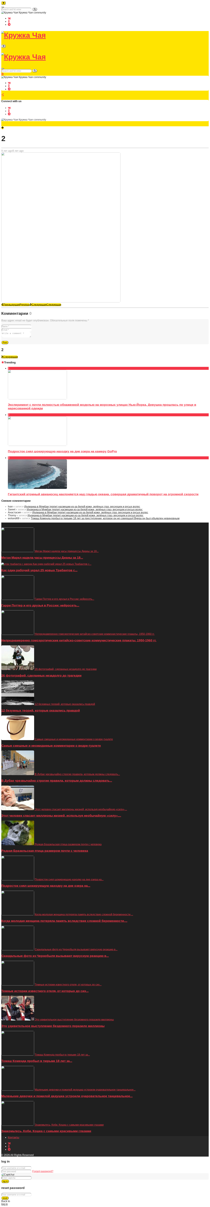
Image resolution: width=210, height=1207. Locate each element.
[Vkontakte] (9, 18)
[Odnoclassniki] (9, 21)
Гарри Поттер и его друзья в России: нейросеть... (40, 605)
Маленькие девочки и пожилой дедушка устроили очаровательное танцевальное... (67, 1096)
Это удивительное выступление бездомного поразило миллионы (53, 1026)
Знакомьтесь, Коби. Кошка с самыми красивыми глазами (46, 1131)
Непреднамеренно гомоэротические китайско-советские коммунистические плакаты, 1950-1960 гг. (78, 640)
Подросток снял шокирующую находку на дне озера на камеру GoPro (62, 451)
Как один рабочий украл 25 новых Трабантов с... (39, 570)
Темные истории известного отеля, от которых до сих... (45, 991)
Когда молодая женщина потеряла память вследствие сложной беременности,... (64, 921)
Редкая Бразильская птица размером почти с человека (44, 850)
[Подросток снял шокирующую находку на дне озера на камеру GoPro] (37, 445)
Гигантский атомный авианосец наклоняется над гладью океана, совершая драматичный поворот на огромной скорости (103, 494)
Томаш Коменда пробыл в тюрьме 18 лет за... (36, 1061)
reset (5, 1198)
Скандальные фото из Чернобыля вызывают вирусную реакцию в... (55, 956)
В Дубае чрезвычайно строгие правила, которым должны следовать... (56, 780)
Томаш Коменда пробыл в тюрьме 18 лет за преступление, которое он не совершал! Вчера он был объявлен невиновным (105, 518)
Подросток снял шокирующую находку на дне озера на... (45, 885)
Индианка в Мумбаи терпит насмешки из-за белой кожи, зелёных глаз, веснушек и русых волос (82, 506)
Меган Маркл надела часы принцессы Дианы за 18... (42, 557)
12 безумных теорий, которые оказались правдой (40, 710)
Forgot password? (42, 1171)
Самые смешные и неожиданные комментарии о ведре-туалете (51, 745)
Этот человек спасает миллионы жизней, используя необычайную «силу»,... (61, 815)
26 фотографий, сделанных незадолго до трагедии (41, 675)
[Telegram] (9, 24)
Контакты (13, 1137)
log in (5, 1181)
